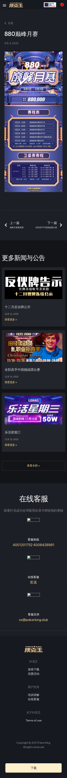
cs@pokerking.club (33, 620)
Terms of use (34, 720)
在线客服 (33, 699)
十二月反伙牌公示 (17, 307)
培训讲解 (33, 695)
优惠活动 (33, 673)
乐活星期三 (13, 432)
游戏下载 (33, 669)
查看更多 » (11, 319)
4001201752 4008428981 (33, 545)
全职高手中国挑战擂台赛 (22, 369)
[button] (4, 5)
